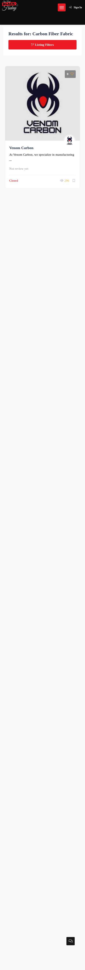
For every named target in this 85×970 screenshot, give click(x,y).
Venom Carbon (21, 148)
